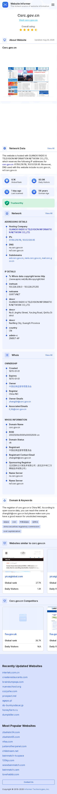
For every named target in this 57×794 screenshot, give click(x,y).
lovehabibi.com (10, 774)
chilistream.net (10, 750)
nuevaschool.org (11, 686)
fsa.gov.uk (11, 634)
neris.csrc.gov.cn (33, 258)
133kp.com (8, 760)
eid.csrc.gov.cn (16, 258)
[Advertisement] (28, 58)
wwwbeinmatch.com (13, 765)
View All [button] (50, 148)
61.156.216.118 (15, 240)
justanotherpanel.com (14, 746)
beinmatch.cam (10, 769)
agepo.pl (7, 700)
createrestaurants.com (14, 677)
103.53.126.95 (29, 240)
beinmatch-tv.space (13, 755)
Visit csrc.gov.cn (28, 20)
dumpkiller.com (10, 714)
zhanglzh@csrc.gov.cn (20, 401)
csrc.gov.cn (7, 164)
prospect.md (9, 695)
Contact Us (28, 782)
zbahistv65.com (11, 736)
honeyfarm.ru (10, 709)
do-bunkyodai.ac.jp (12, 705)
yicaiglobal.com (14, 576)
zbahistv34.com (11, 732)
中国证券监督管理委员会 (20, 386)
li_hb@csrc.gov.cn (17, 409)
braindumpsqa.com (13, 681)
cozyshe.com (9, 691)
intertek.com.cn (10, 672)
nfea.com (7, 741)
